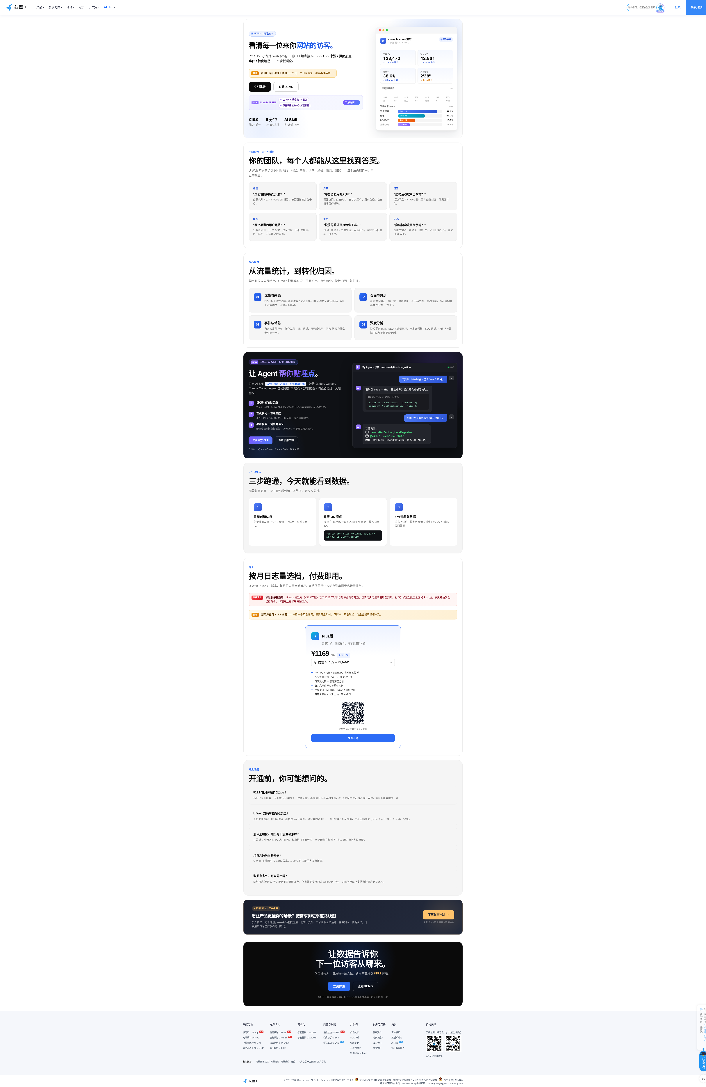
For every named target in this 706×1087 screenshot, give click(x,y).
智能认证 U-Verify (279, 1037)
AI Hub (395, 1043)
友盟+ (294, 1062)
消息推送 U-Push (278, 1032)
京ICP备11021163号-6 (342, 1080)
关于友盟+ (378, 1037)
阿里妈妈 (274, 1062)
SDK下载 (354, 1037)
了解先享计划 (436, 914)
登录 (678, 7)
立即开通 (353, 738)
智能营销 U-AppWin (307, 1032)
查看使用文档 (286, 440)
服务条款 (448, 1080)
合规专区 (377, 1048)
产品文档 (354, 1032)
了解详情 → (351, 102)
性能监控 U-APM (331, 1032)
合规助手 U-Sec (331, 1037)
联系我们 (377, 1032)
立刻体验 (260, 86)
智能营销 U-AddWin (307, 1037)
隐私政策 (458, 1080)
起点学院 (321, 1062)
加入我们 (377, 1043)
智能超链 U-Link (278, 1048)
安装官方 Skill (260, 440)
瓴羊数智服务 (398, 1048)
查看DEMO (286, 86)
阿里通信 (285, 1062)
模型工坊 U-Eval (331, 1043)
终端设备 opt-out (358, 1053)
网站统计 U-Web (251, 1037)
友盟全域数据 (434, 1056)
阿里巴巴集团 (262, 1062)
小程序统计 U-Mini (252, 1043)
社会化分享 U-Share (280, 1043)
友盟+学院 (396, 1037)
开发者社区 (355, 1048)
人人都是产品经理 (307, 1062)
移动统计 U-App (251, 1032)
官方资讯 (395, 1032)
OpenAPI (354, 1043)
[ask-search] (660, 8)
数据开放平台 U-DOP (253, 1048)
